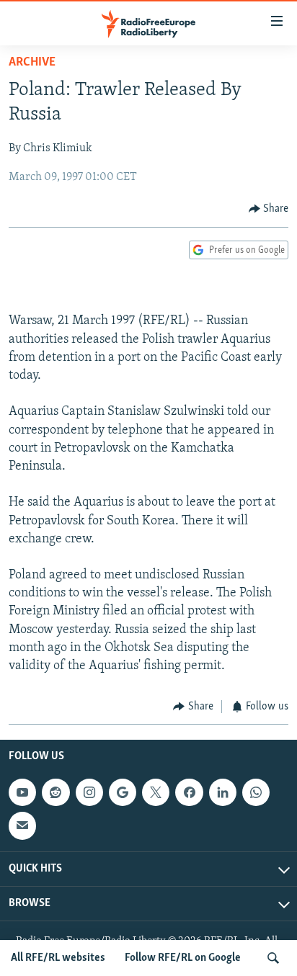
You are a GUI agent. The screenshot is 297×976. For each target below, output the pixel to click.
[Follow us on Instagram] (89, 792)
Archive (32, 62)
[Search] (273, 958)
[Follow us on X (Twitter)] (155, 792)
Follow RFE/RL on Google (183, 958)
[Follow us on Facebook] (189, 792)
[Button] (269, 209)
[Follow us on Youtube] (22, 792)
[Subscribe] (22, 825)
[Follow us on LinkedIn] (222, 792)
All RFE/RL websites (58, 958)
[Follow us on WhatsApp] (256, 792)
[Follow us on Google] (122, 792)
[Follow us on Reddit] (55, 792)
